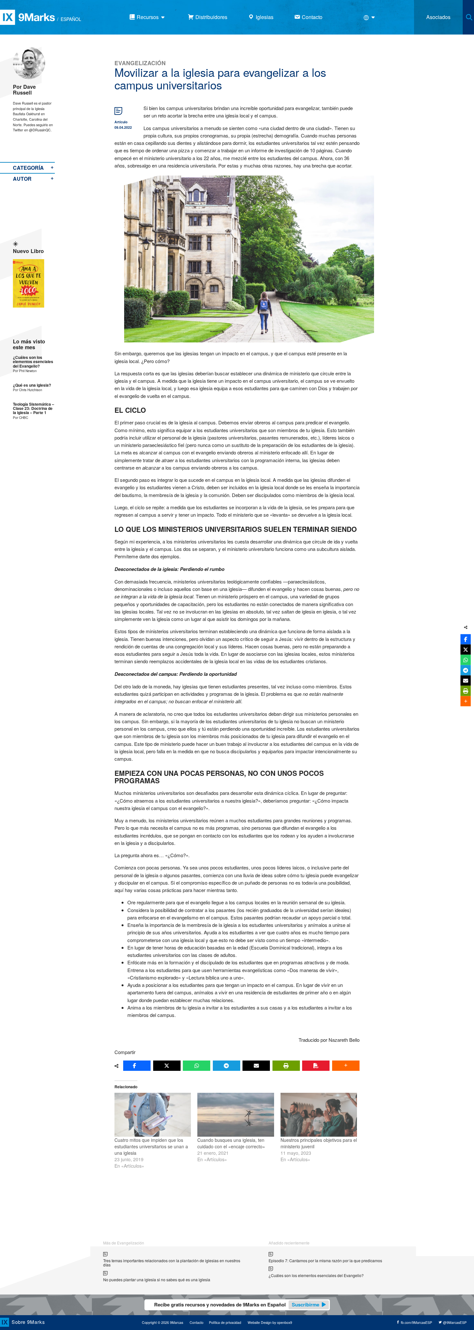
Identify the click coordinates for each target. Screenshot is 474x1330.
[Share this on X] (167, 1066)
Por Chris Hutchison (27, 389)
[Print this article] (286, 1066)
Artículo (120, 121)
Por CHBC (20, 417)
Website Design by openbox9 (270, 1322)
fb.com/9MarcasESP (416, 1322)
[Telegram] (226, 1066)
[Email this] (256, 1066)
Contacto (196, 1322)
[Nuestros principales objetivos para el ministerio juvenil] (319, 1115)
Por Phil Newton (25, 370)
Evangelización (140, 63)
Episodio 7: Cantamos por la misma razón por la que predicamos (325, 1260)
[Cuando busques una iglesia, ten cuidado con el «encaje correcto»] (235, 1115)
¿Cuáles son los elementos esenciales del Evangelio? (33, 361)
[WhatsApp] (196, 1066)
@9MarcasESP (454, 1322)
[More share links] (346, 1066)
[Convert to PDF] (316, 1066)
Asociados (438, 17)
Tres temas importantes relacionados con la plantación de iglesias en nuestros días (171, 1262)
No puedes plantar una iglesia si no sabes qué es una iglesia (156, 1279)
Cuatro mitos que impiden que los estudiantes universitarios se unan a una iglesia (151, 1146)
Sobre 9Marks (28, 1321)
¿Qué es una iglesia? (32, 385)
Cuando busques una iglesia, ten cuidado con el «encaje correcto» (231, 1143)
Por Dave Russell (24, 89)
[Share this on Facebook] (137, 1066)
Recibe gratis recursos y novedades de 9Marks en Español (236, 1304)
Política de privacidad (225, 1322)
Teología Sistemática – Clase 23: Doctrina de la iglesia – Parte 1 (33, 408)
